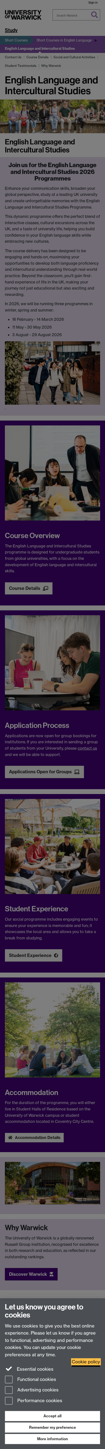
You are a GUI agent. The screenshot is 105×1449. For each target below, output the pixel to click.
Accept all (52, 1416)
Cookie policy (86, 1362)
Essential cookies (34, 1369)
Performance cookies (39, 1401)
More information (52, 1439)
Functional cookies (36, 1379)
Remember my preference (52, 1427)
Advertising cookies (37, 1390)
